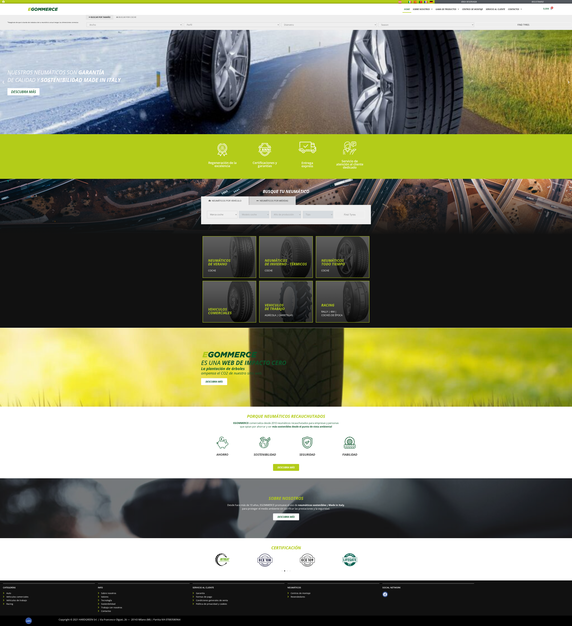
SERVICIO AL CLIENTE (203, 587)
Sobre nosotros (421, 9)
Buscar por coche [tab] (127, 17)
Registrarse (538, 1)
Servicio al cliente (495, 9)
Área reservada (469, 1)
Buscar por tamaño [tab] (100, 17)
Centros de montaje (472, 9)
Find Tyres (523, 24)
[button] (3, 82)
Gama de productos (446, 9)
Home (407, 9)
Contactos (513, 9)
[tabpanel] (329, 25)
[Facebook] (3, 2)
